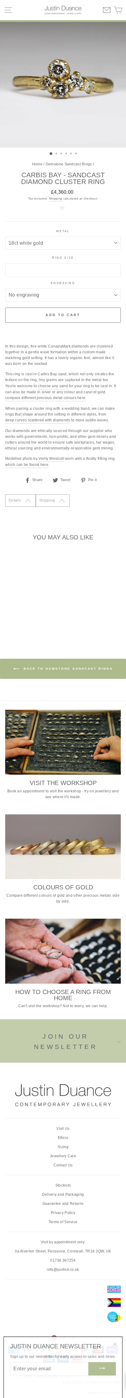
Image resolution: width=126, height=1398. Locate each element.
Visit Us (62, 1128)
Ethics (63, 1138)
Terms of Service (63, 1222)
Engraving (63, 283)
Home (37, 164)
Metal (62, 231)
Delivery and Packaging (63, 1194)
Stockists (63, 1185)
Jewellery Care (63, 1156)
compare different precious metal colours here (45, 398)
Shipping (55, 198)
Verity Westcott (51, 458)
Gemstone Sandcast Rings (69, 164)
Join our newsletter (65, 1041)
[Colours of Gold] (63, 846)
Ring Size (63, 257)
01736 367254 (63, 1260)
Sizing (63, 1147)
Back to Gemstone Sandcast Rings (67, 668)
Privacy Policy (63, 1213)
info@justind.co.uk (63, 1269)
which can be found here (26, 465)
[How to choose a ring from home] (63, 951)
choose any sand (53, 386)
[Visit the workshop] (63, 742)
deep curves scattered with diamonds (37, 420)
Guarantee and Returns (63, 1204)
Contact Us (63, 1165)
